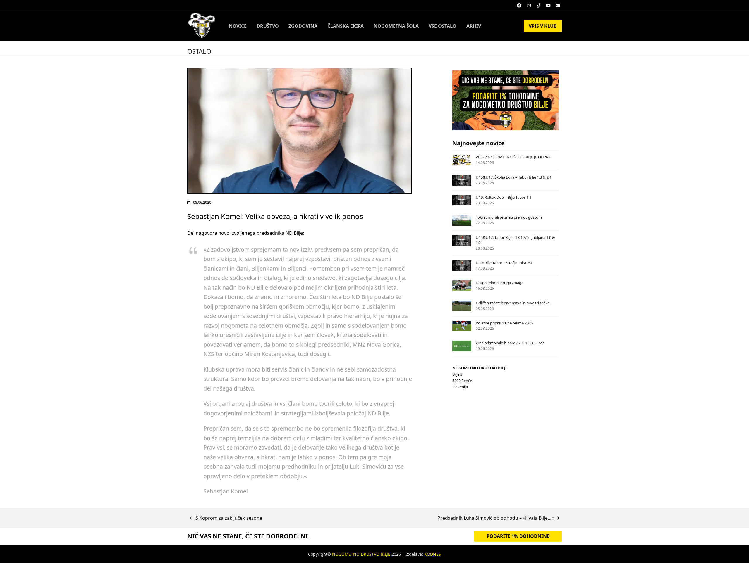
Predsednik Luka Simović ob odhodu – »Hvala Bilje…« (495, 518)
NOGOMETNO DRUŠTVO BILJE (361, 554)
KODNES (432, 554)
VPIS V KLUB (543, 26)
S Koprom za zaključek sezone (226, 518)
